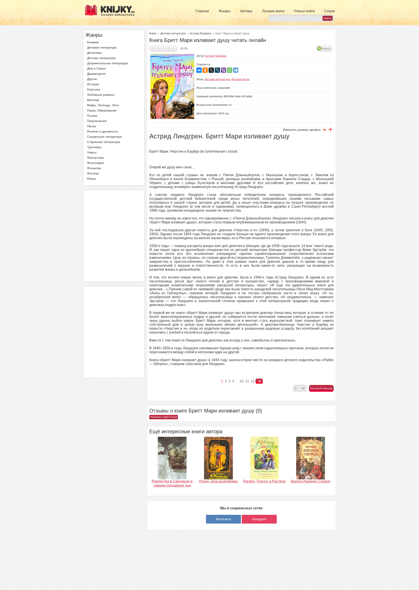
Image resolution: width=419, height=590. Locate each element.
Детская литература (101, 58)
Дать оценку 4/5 (168, 48)
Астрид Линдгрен (200, 33)
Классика (93, 89)
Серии (329, 11)
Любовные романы (100, 94)
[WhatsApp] (229, 70)
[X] (211, 70)
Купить (326, 48)
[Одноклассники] (205, 70)
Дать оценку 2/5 (158, 48)
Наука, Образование (102, 110)
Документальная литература (107, 63)
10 (242, 381)
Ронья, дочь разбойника (218, 481)
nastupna (259, 381)
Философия (95, 163)
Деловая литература (102, 47)
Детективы (94, 52)
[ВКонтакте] (199, 70)
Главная (202, 11)
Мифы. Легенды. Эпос (103, 105)
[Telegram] (235, 70)
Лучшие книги (273, 11)
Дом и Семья (96, 68)
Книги (152, 33)
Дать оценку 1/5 (153, 48)
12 (253, 381)
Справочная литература (104, 136)
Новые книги (304, 11)
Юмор (91, 178)
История (93, 84)
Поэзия (92, 115)
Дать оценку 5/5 (173, 48)
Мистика (93, 100)
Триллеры (94, 147)
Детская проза (240, 79)
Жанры (224, 11)
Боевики (93, 42)
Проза (91, 126)
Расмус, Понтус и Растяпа (264, 481)
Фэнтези (93, 173)
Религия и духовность (102, 131)
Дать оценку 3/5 (163, 48)
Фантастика (95, 157)
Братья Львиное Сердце (310, 481)
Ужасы (91, 152)
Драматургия (96, 73)
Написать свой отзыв (163, 417)
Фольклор (94, 168)
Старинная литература (103, 142)
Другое (92, 79)
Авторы (246, 11)
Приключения (97, 121)
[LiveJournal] (217, 70)
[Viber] (223, 70)
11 (247, 381)
